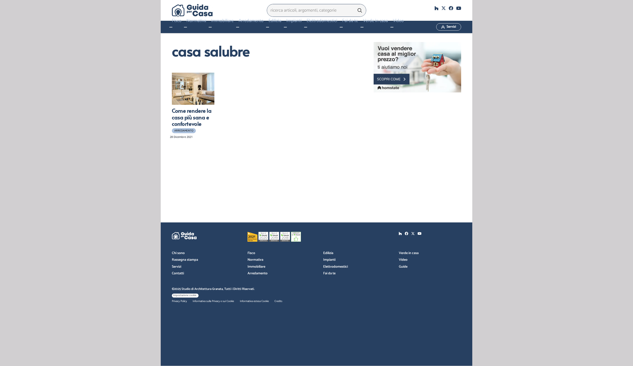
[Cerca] (360, 10)
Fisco (251, 253)
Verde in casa (409, 253)
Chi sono (178, 253)
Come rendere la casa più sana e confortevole (192, 117)
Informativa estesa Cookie (254, 301)
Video (403, 260)
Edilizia (328, 253)
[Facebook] (451, 8)
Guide (403, 267)
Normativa (255, 260)
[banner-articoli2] (417, 67)
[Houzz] (436, 8)
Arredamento (258, 273)
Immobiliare (256, 267)
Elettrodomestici (335, 267)
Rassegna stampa (185, 260)
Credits (278, 301)
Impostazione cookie (184, 295)
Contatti (178, 273)
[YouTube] (458, 8)
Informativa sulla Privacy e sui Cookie (213, 301)
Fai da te (329, 273)
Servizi (176, 267)
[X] (443, 8)
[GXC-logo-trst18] (192, 10)
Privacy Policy (179, 301)
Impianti (329, 260)
